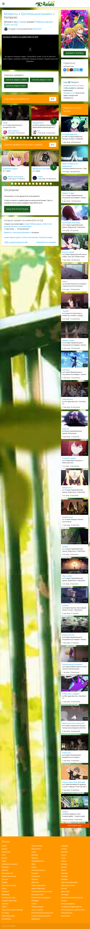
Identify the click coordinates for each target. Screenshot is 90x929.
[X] (71, 69)
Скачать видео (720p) (42, 80)
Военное (64, 852)
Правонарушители (38, 885)
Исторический (7, 873)
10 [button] (35, 138)
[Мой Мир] (81, 69)
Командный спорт (9, 898)
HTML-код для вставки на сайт (16, 242)
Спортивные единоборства (71, 907)
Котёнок (65, 605)
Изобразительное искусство (72, 898)
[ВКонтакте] (64, 69)
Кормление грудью (10, 169)
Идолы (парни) (37, 910)
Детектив (35, 882)
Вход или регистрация (17, 209)
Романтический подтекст (41, 916)
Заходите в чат (69, 93)
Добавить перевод (74, 53)
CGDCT (4, 907)
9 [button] (31, 138)
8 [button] (28, 138)
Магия (63, 870)
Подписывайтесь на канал (73, 85)
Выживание (6, 919)
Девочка (65, 429)
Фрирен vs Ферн (68, 340)
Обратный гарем (8, 916)
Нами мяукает (67, 399)
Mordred (37, 29)
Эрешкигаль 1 (67, 488)
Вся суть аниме (68, 252)
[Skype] (74, 69)
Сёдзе (4, 861)
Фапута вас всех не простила (73, 723)
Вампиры (5, 867)
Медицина (6, 894)
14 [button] (49, 138)
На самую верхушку (69, 134)
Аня (38, 131)
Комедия (64, 846)
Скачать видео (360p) (16, 86)
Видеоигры (35, 919)
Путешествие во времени (41, 898)
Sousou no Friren (68, 635)
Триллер (34, 858)
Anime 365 (5, 926)
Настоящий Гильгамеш (71, 223)
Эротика (5, 904)
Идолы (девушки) (38, 888)
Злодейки (35, 901)
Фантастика (36, 849)
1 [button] (3, 138)
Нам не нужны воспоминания (73, 782)
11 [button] (38, 138)
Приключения (36, 846)
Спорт (63, 858)
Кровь (4, 888)
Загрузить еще (75, 825)
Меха (33, 864)
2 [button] (7, 138)
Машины (34, 879)
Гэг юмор (5, 913)
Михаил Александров (15, 177)
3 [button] (10, 138)
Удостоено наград (9, 885)
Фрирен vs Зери (68, 193)
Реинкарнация (66, 913)
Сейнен (64, 861)
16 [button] (56, 138)
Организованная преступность (73, 910)
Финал (64, 281)
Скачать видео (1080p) (16, 80)
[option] (15, 121)
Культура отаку (37, 894)
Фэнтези (34, 855)
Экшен (4, 846)
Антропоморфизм (68, 904)
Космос (64, 849)
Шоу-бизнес (65, 916)
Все (52, 99)
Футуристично (38, 123)
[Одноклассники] (68, 69)
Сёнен (33, 852)
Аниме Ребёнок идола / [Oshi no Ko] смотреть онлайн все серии (28, 237)
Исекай (64, 888)
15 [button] (52, 138)
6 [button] (21, 138)
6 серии (21, 21)
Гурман (64, 901)
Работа (34, 904)
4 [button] (14, 138)
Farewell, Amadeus (69, 458)
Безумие (64, 879)
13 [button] (45, 138)
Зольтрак (66, 370)
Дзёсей (4, 882)
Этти (3, 855)
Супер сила (35, 876)
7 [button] (24, 138)
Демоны (5, 870)
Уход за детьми (37, 907)
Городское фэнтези (9, 901)
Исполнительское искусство (42, 913)
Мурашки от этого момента (43, 169)
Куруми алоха (67, 517)
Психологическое (38, 870)
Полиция (34, 873)
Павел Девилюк (13, 131)
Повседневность (37, 861)
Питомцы (64, 894)
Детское (5, 879)
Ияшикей (5, 891)
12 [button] (42, 138)
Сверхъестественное (10, 864)
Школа (4, 858)
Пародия (64, 873)
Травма (65, 812)
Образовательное (68, 885)
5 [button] (17, 138)
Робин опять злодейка (71, 694)
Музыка (64, 864)
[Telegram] (78, 69)
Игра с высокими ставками (12, 910)
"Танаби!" (65, 311)
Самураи (64, 876)
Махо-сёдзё (65, 891)
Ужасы (63, 855)
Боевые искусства (9, 876)
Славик (40, 177)
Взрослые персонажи (69, 882)
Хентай (64, 867)
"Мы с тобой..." (67, 576)
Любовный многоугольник (41, 891)
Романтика (6, 852)
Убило (5, 123)
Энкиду (65, 547)
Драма (4, 849)
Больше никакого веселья (72, 664)
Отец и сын (66, 753)
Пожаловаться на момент (46, 242)
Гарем (33, 867)
